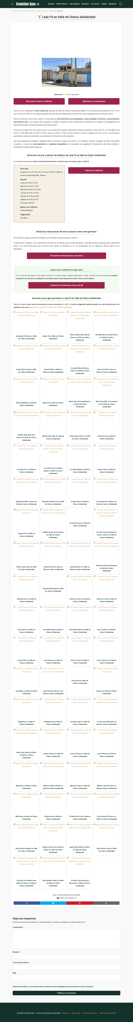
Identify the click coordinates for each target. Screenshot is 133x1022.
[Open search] (120, 4)
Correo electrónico (21, 962)
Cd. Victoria (95, 4)
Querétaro (85, 4)
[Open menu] (12, 4)
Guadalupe (112, 4)
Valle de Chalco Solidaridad (47, 11)
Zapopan (51, 4)
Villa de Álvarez (61, 4)
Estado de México (30, 11)
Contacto (66, 1013)
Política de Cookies (89, 1013)
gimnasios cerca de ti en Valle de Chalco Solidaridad (50, 307)
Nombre (16, 952)
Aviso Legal (75, 1013)
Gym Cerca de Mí (16, 11)
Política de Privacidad (107, 1013)
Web (14, 973)
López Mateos (74, 4)
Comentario (18, 927)
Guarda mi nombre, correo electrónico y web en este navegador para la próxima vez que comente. (53, 986)
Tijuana (104, 4)
